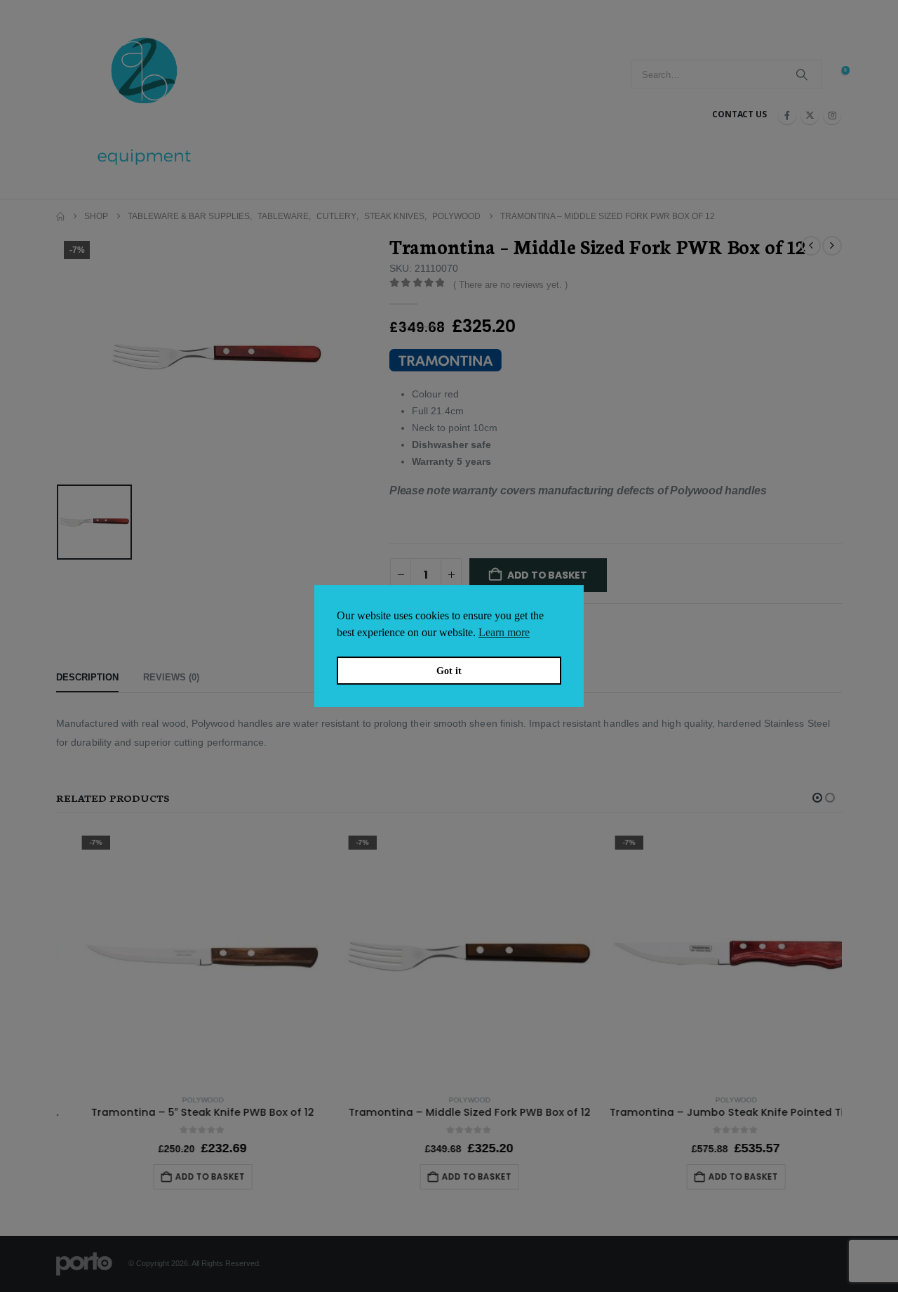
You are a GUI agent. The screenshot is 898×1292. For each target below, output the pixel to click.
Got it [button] (449, 670)
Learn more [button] (504, 632)
